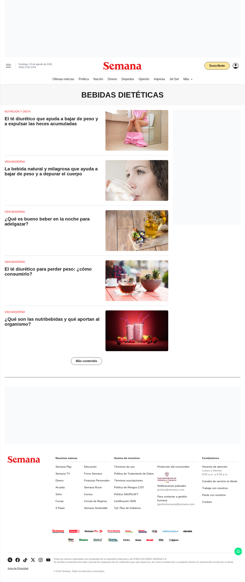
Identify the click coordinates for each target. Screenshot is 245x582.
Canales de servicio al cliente (219, 481)
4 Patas (60, 508)
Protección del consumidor (173, 466)
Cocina (88, 494)
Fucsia (60, 501)
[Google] (10, 560)
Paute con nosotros (214, 495)
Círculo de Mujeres (95, 501)
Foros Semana (93, 473)
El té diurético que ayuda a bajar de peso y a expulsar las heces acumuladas (51, 121)
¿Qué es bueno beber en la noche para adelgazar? (47, 221)
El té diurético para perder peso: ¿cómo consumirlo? (48, 271)
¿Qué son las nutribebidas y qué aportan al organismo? (52, 322)
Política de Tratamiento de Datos (134, 473)
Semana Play (64, 466)
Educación (90, 466)
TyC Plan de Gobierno (127, 508)
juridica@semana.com (170, 489)
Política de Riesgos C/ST (129, 487)
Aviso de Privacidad (22, 568)
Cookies (207, 501)
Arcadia (60, 487)
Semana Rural (92, 487)
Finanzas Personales (96, 480)
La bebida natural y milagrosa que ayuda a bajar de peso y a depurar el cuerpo (51, 171)
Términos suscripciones (128, 480)
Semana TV (63, 473)
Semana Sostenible (96, 508)
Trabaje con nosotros (215, 488)
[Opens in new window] (17, 560)
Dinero (60, 480)
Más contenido (86, 361)
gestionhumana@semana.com (175, 504)
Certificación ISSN (125, 501)
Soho (59, 494)
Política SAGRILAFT (126, 494)
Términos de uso (124, 466)
